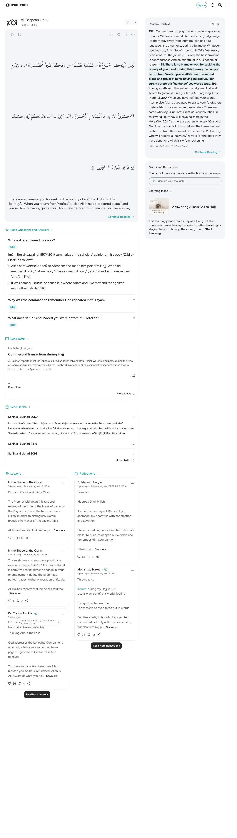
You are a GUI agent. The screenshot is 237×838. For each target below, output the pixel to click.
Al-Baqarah (30, 20)
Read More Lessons (37, 694)
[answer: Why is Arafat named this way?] (71, 271)
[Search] (220, 5)
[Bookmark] (19, 34)
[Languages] (212, 5)
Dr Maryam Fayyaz (89, 482)
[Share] (118, 34)
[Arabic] (212, 24)
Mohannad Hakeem (90, 569)
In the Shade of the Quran (25, 482)
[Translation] (218, 24)
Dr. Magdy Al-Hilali (20, 613)
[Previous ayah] (128, 22)
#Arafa (81, 589)
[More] (133, 34)
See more (59, 530)
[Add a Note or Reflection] (125, 34)
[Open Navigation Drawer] (227, 5)
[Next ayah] (135, 22)
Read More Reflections (106, 645)
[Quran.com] (17, 5)
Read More (14, 387)
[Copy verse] (110, 34)
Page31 (25, 25)
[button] (131, 65)
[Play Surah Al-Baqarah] (12, 34)
